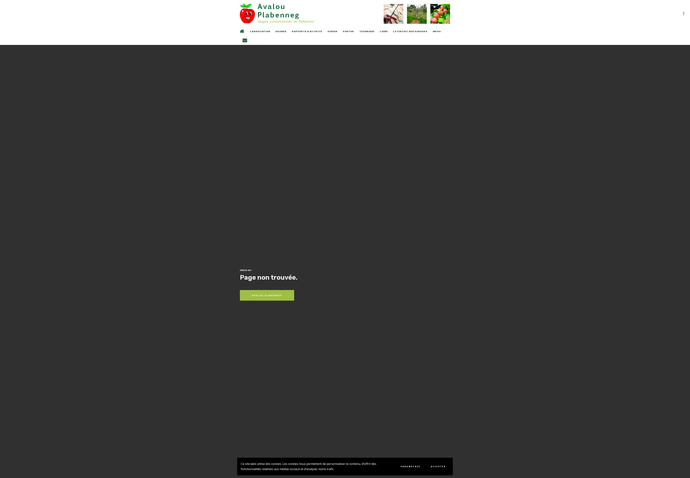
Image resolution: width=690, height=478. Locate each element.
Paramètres (410, 466)
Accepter (438, 466)
